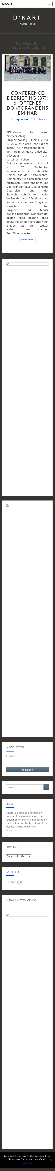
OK (24, 1163)
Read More (28, 239)
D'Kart (7, 3)
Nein (29, 1163)
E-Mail (10, 756)
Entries (15, 882)
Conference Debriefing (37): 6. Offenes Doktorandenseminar (27, 103)
